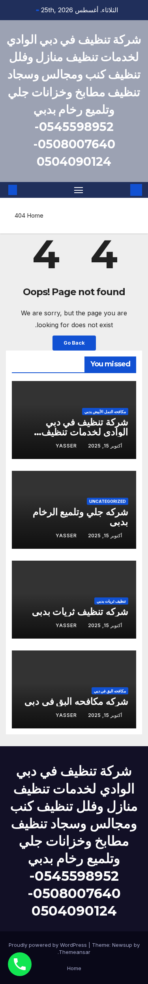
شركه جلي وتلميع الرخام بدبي (80, 516)
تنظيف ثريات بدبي (111, 601)
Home (35, 215)
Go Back (74, 343)
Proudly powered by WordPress (48, 945)
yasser (66, 446)
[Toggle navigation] (78, 189)
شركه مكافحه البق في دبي (76, 701)
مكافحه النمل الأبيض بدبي (105, 411)
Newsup (122, 945)
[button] (24, 190)
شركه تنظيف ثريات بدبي (80, 611)
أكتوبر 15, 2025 (105, 446)
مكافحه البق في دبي (110, 690)
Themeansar (74, 952)
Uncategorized (107, 501)
